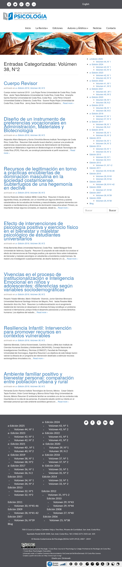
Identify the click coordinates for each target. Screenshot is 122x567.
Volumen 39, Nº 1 (103, 99)
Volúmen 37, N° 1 (103, 116)
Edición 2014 (95, 146)
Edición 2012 (95, 162)
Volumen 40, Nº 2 (103, 94)
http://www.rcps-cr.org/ (53, 555)
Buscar (112, 210)
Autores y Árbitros (77, 28)
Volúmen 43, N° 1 (103, 67)
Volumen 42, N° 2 (103, 78)
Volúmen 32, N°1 (103, 157)
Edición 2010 (95, 173)
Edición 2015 (95, 138)
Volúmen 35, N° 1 (103, 132)
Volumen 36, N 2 (103, 127)
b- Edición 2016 (96, 129)
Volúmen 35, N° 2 (103, 135)
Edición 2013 (95, 154)
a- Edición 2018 (96, 113)
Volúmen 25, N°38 (104, 200)
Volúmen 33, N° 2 (103, 151)
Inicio (28, 28)
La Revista (41, 28)
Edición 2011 (95, 168)
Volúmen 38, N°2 (37, 88)
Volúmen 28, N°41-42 (105, 184)
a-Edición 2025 (96, 58)
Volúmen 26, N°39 (104, 195)
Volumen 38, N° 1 (103, 107)
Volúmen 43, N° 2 (103, 69)
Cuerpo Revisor (20, 83)
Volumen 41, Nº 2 (103, 86)
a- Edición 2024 (96, 64)
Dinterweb (66, 558)
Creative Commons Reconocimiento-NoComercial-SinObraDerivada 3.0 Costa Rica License (68, 553)
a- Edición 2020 (96, 97)
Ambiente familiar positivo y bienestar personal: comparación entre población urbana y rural (39, 377)
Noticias (97, 28)
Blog (92, 203)
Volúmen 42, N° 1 (103, 75)
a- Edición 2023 (96, 72)
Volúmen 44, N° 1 (103, 61)
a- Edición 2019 (22, 88)
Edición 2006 (95, 198)
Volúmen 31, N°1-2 (104, 165)
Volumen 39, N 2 (103, 102)
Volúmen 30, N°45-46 (105, 170)
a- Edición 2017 (96, 121)
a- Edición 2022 (96, 80)
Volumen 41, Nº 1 (103, 83)
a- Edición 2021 (96, 88)
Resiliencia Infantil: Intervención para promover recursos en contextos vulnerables (37, 331)
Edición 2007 (95, 192)
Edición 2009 (95, 181)
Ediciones (58, 28)
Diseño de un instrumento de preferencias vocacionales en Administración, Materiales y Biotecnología (35, 124)
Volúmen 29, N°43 (104, 176)
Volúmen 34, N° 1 (103, 140)
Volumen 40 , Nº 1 (103, 91)
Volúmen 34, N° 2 (103, 143)
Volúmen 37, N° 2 (103, 118)
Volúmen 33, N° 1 (103, 148)
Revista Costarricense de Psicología (26, 16)
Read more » (68, 103)
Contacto (111, 28)
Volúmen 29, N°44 (104, 178)
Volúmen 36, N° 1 (103, 124)
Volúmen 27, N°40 (104, 189)
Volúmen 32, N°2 (103, 159)
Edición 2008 (95, 187)
